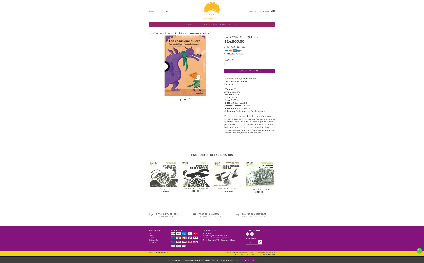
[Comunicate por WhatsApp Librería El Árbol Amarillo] (419, 250)
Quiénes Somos (219, 24)
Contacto (232, 24)
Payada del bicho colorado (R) (196, 188)
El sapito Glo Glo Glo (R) (260, 189)
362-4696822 (210, 233)
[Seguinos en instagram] (247, 234)
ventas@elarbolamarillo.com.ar (217, 236)
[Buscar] (167, 11)
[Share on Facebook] (180, 99)
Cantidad (228, 60)
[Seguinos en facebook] (252, 234)
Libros (197, 24)
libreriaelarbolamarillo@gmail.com (218, 238)
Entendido (249, 260)
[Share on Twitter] (185, 99)
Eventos (206, 24)
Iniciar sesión (264, 11)
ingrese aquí (270, 254)
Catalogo (159, 33)
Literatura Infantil (172, 33)
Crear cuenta (254, 11)
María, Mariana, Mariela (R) (228, 189)
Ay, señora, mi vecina (164, 189)
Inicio (189, 24)
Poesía (184, 33)
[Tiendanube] (158, 253)
